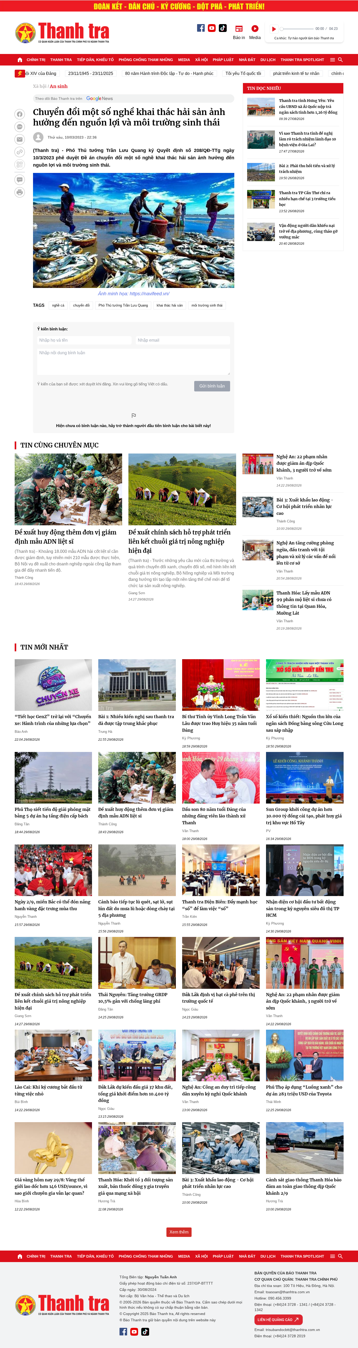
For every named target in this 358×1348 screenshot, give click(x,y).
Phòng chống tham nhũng (146, 60)
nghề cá (58, 305)
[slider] (297, 28)
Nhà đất (247, 60)
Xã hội (201, 60)
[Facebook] (201, 28)
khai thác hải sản (170, 305)
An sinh (59, 86)
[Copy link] (19, 152)
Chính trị (36, 60)
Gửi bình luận (212, 386)
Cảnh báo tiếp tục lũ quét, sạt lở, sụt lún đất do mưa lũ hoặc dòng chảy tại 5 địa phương (136, 908)
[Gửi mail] (19, 139)
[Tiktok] (223, 28)
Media (184, 60)
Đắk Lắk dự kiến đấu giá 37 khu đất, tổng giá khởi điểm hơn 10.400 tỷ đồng (135, 1093)
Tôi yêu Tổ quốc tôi (223, 73)
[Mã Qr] (19, 164)
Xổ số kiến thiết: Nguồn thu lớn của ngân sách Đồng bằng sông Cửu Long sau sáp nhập (304, 723)
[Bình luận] (19, 179)
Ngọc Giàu (190, 1009)
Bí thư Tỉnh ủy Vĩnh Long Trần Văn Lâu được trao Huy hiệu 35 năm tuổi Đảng (219, 723)
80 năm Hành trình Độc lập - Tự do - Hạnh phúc (149, 73)
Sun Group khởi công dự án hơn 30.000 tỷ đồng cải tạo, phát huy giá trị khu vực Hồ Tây (304, 816)
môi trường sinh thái (207, 305)
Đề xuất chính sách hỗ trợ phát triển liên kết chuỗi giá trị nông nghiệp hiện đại (179, 541)
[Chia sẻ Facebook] (19, 114)
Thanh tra (61, 60)
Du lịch (268, 60)
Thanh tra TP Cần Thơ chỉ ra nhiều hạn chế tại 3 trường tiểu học (307, 198)
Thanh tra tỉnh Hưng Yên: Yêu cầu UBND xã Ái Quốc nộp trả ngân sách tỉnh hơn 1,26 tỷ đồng (308, 106)
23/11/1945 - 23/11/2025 (70, 73)
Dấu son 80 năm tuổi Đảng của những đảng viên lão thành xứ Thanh (214, 816)
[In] (19, 192)
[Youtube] (212, 28)
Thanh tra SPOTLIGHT (302, 60)
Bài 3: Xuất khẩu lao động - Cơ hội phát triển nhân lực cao (304, 506)
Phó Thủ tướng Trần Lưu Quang (123, 305)
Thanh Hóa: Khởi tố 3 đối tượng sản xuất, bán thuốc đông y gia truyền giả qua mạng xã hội (135, 1186)
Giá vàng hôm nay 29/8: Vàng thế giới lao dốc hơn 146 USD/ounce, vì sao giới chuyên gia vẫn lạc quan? (51, 1186)
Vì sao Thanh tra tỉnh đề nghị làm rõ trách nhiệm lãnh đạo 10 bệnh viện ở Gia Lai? (307, 139)
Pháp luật (223, 60)
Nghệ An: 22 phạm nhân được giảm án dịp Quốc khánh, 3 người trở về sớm (304, 463)
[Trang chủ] (20, 60)
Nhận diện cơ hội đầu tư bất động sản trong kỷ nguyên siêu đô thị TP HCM (302, 908)
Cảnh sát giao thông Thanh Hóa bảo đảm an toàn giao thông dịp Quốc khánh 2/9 (303, 1186)
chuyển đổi (81, 305)
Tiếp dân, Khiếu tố (95, 60)
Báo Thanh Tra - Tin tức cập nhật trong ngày (62, 32)
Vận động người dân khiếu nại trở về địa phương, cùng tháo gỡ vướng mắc (308, 231)
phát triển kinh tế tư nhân (276, 73)
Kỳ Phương (191, 738)
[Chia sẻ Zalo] (19, 127)
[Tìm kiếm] (340, 60)
